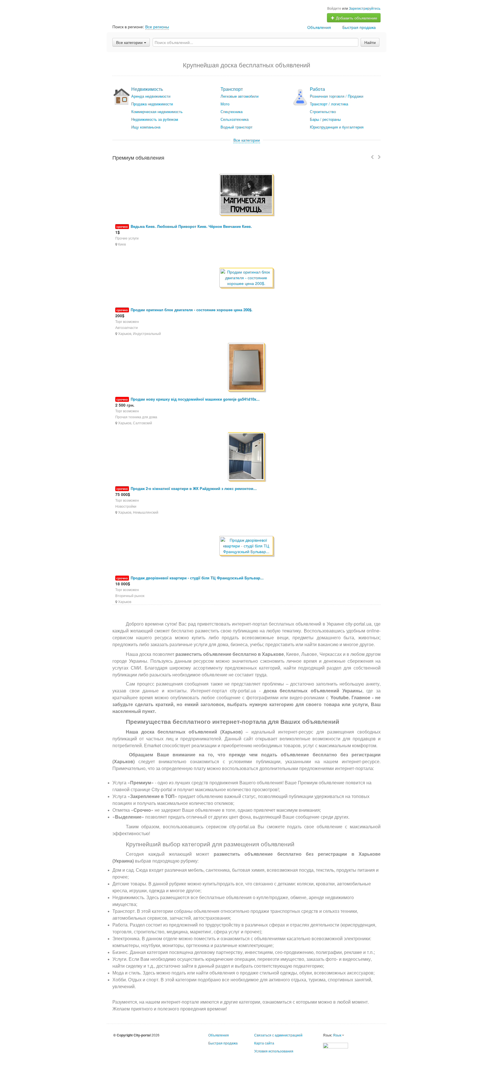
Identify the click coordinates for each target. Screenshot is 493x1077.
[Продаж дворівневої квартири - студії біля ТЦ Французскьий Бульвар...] (246, 546)
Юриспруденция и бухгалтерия (336, 127)
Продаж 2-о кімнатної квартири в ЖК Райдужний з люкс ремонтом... (194, 488)
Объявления (319, 27)
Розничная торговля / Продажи (336, 96)
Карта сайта (264, 1042)
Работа (317, 89)
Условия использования (273, 1050)
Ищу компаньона (145, 127)
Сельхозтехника (234, 119)
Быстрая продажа (359, 27)
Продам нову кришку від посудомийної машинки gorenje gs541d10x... (195, 399)
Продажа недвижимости (152, 104)
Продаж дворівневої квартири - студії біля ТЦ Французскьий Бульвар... (197, 577)
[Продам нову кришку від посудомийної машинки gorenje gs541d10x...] (246, 367)
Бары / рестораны (325, 119)
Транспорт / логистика (329, 104)
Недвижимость (147, 89)
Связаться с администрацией (278, 1034)
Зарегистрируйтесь (364, 8)
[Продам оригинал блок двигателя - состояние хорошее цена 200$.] (246, 278)
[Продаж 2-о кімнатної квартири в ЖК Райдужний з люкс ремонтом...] (246, 456)
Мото (225, 104)
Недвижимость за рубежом (154, 119)
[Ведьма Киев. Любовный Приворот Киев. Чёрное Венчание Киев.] (246, 195)
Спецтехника (232, 111)
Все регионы (157, 26)
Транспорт (232, 89)
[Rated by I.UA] (335, 1044)
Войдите (334, 8)
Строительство (323, 111)
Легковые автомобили (239, 96)
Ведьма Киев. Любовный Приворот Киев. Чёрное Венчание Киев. (191, 226)
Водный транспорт (236, 127)
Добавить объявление (356, 18)
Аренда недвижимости (150, 96)
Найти (370, 42)
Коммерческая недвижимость (157, 111)
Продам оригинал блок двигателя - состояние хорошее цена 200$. (191, 309)
